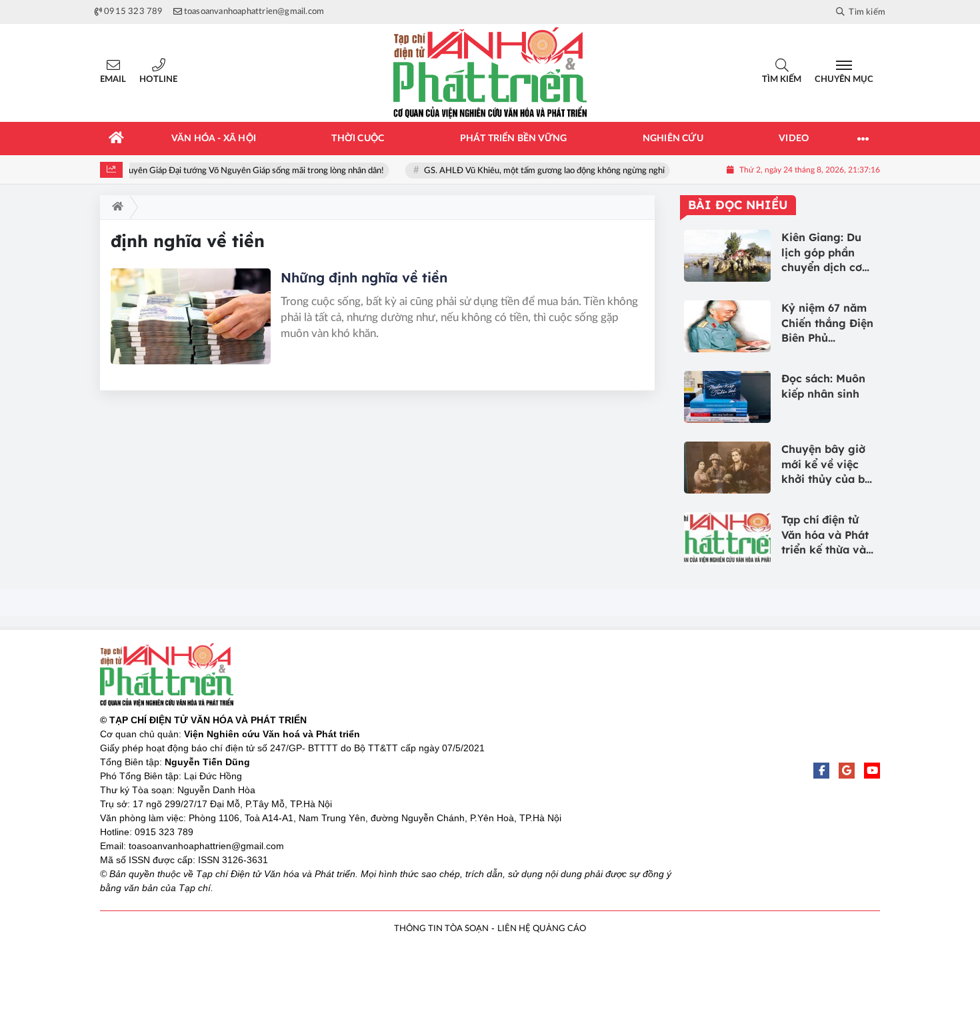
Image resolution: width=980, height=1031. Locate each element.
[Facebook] (821, 771)
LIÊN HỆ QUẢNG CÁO (541, 928)
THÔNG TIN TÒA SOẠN (441, 928)
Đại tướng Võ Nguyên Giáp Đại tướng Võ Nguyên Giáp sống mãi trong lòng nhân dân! (231, 171)
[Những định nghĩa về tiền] (191, 316)
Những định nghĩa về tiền (364, 277)
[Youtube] (872, 771)
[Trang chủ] (116, 138)
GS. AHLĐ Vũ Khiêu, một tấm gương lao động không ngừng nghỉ (551, 171)
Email (113, 79)
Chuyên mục (844, 79)
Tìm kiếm (781, 79)
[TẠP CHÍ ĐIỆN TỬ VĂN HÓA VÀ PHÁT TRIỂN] (490, 73)
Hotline (158, 79)
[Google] (847, 771)
